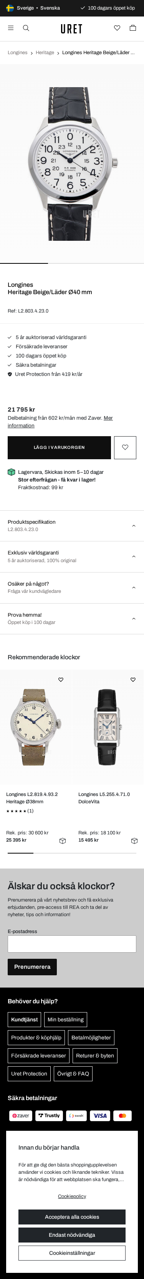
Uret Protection (29, 1074)
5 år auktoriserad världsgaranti (50, 337)
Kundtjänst (24, 1020)
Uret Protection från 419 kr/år (49, 374)
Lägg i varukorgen (59, 447)
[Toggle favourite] (125, 447)
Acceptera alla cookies (72, 1217)
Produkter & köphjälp (36, 1038)
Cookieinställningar (72, 1253)
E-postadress (22, 931)
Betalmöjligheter (91, 1038)
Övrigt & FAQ (73, 1074)
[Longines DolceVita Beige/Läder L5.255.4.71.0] (107, 727)
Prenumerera (32, 967)
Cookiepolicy (72, 1196)
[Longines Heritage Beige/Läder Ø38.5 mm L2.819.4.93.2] (36, 727)
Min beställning (66, 1020)
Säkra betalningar (35, 365)
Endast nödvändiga (72, 1235)
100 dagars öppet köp (40, 356)
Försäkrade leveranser (41, 346)
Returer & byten (95, 1056)
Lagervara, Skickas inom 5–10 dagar (61, 476)
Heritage (45, 52)
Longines (18, 52)
